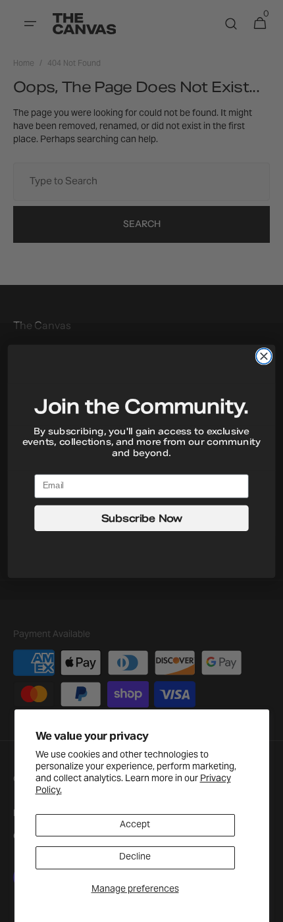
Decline (135, 857)
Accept (135, 825)
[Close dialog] (263, 355)
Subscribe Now (141, 517)
